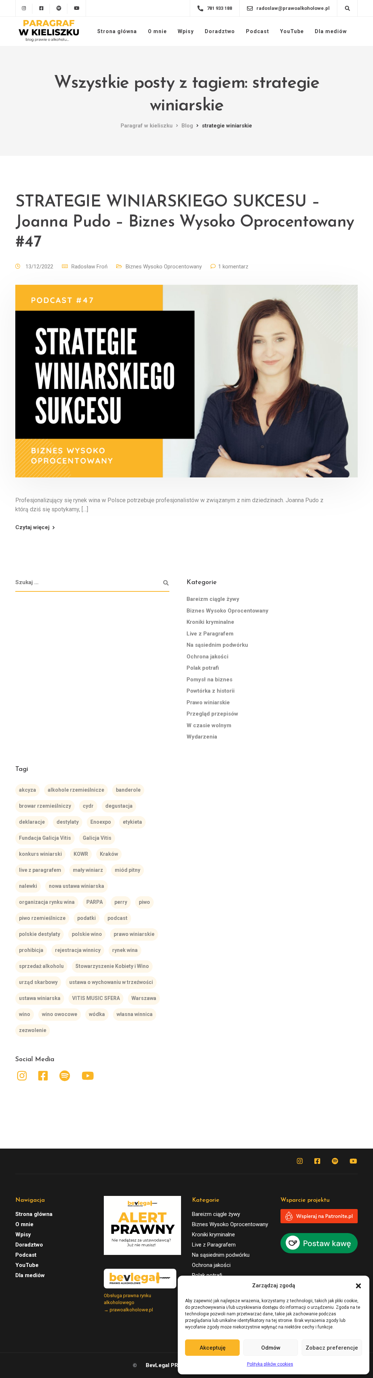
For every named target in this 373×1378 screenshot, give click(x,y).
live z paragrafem (40, 870)
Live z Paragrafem (209, 633)
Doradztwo (220, 31)
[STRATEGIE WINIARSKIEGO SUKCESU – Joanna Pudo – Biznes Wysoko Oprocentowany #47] (186, 390)
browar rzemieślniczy (45, 806)
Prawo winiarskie (208, 702)
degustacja (119, 806)
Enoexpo (100, 822)
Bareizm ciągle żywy (212, 599)
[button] (358, 1286)
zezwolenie (32, 1030)
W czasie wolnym (208, 725)
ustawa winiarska (39, 998)
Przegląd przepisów (212, 713)
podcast (117, 918)
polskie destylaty (39, 934)
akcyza (27, 790)
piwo (144, 902)
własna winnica (135, 1014)
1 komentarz (233, 266)
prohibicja (31, 950)
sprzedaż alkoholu (41, 966)
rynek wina (125, 950)
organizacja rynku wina (47, 902)
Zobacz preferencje (332, 1347)
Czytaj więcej (32, 527)
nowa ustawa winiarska (76, 886)
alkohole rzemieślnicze (76, 790)
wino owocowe (59, 1014)
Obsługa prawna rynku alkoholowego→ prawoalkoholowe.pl (128, 1302)
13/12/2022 (40, 266)
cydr (88, 806)
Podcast (257, 31)
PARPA (94, 902)
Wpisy (186, 31)
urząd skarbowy (38, 982)
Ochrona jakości (207, 656)
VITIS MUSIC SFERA (96, 998)
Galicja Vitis (97, 838)
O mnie (157, 31)
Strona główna (117, 31)
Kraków (109, 854)
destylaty (67, 822)
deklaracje (32, 822)
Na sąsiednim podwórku (217, 645)
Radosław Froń (89, 266)
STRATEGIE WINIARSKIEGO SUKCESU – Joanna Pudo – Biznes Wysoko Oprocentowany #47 (184, 222)
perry (120, 902)
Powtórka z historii (210, 691)
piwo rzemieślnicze (42, 918)
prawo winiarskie (134, 934)
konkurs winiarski (40, 854)
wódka (97, 1014)
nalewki (28, 886)
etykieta (132, 822)
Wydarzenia (201, 736)
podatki (86, 918)
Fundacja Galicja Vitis (45, 838)
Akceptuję (212, 1347)
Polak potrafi (202, 668)
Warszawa (143, 998)
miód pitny (127, 870)
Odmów (270, 1347)
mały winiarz (88, 870)
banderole (128, 790)
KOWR (81, 854)
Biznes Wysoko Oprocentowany (164, 266)
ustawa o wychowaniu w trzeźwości (111, 982)
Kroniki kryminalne (210, 622)
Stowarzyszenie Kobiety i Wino (112, 966)
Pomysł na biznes (209, 679)
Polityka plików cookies (270, 1364)
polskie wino (87, 934)
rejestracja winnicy (78, 950)
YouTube (292, 31)
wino (24, 1014)
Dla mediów (331, 31)
